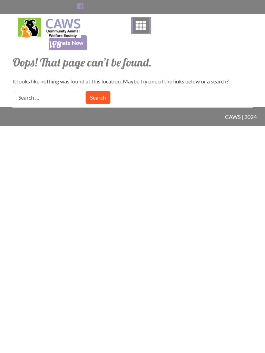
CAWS (49, 44)
